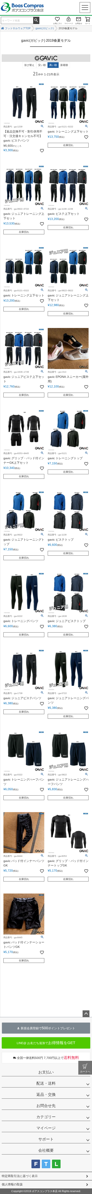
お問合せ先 (46, 1106)
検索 (36, 20)
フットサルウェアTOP (18, 28)
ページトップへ (86, 1013)
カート (87, 23)
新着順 (64, 65)
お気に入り (57, 23)
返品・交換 (46, 1094)
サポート (46, 1139)
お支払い (46, 1072)
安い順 (42, 65)
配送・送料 (46, 1083)
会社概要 (46, 1150)
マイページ (68, 23)
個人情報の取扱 (12, 1184)
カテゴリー (46, 1117)
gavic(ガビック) (45, 28)
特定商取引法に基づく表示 (20, 1176)
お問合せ (78, 23)
